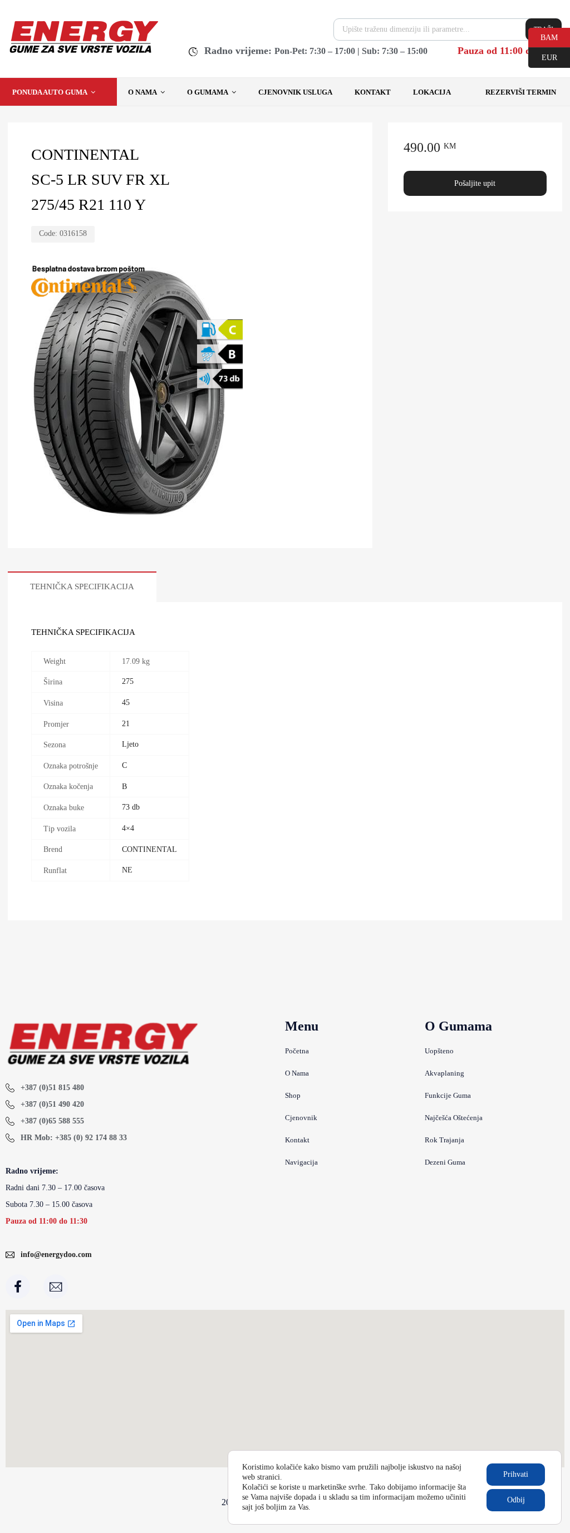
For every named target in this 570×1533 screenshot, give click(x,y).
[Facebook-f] (18, 1286)
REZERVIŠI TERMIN (520, 92)
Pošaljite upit (474, 183)
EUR (542, 57)
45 (126, 702)
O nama (142, 92)
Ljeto (130, 744)
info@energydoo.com (56, 1254)
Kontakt (373, 92)
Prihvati (515, 1474)
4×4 (128, 828)
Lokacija (432, 92)
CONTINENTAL (149, 849)
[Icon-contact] (55, 1286)
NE (127, 870)
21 (126, 723)
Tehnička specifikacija (82, 586)
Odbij (516, 1500)
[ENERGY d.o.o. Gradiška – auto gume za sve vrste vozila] (83, 52)
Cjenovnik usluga (295, 92)
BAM (543, 37)
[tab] (82, 586)
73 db (131, 807)
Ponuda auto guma (49, 92)
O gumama (207, 92)
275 (128, 681)
